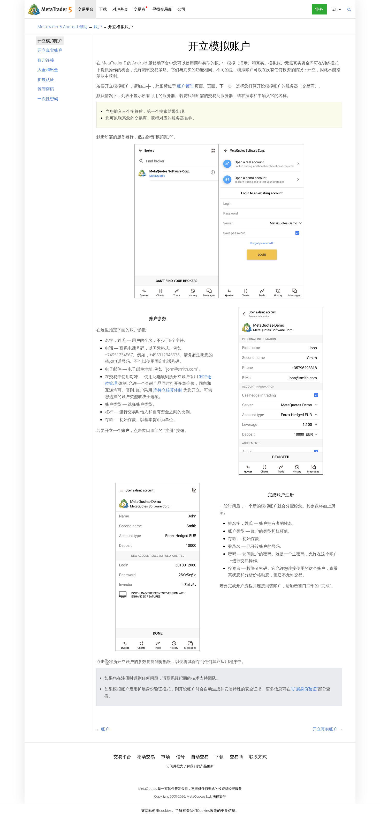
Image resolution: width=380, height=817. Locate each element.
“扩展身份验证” (304, 689)
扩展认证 (45, 79)
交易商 (139, 9)
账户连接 (45, 60)
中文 (334, 9)
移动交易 (146, 757)
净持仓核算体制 (167, 390)
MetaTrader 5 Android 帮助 (62, 27)
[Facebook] (182, 775)
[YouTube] (198, 775)
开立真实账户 (49, 50)
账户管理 (185, 86)
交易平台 (85, 9)
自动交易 (200, 757)
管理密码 (45, 89)
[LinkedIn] (190, 775)
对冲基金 (120, 9)
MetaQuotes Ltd (199, 796)
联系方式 (258, 757)
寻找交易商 (162, 9)
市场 (165, 757)
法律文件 (219, 796)
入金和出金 (47, 69)
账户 (98, 27)
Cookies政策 (207, 810)
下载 (103, 9)
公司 (181, 9)
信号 (180, 757)
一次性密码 (47, 98)
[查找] (349, 9)
